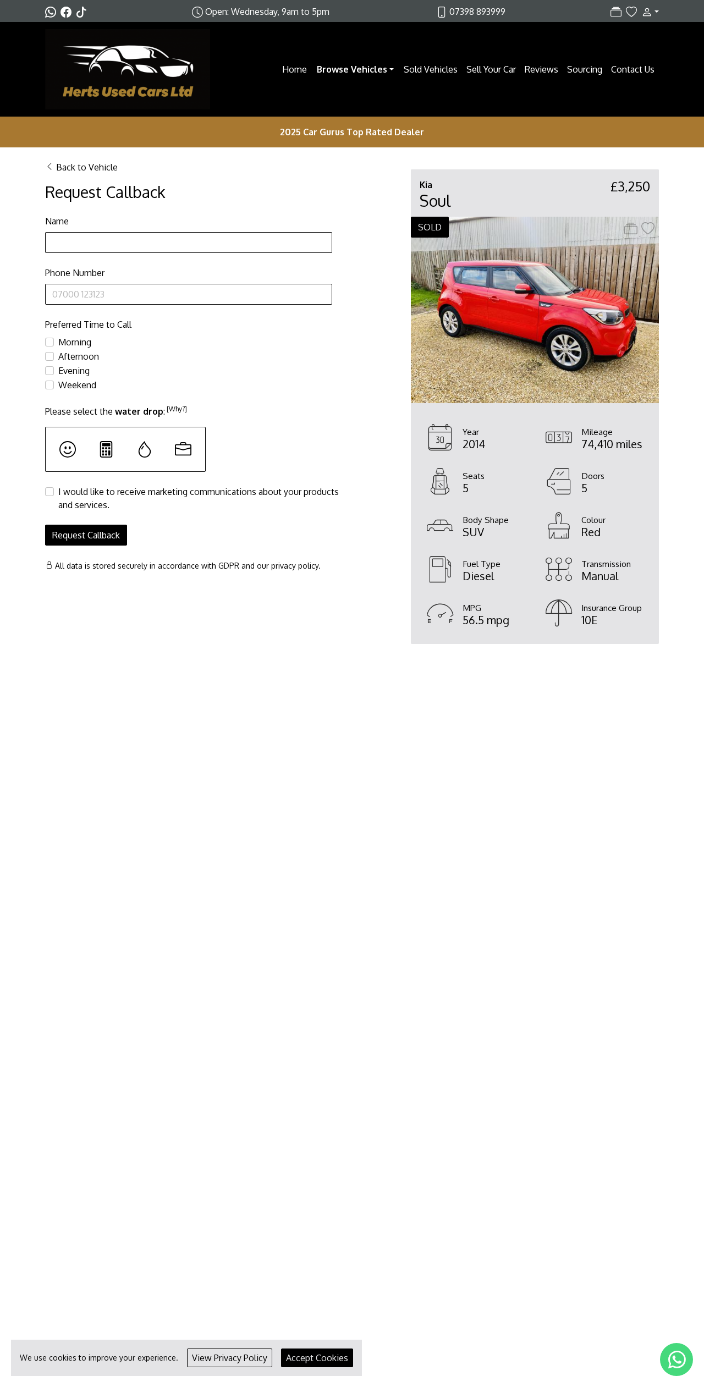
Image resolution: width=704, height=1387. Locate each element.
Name (57, 221)
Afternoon (78, 356)
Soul (435, 201)
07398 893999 (477, 11)
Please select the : (116, 411)
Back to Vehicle (87, 167)
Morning (74, 342)
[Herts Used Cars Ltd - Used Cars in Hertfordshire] (127, 68)
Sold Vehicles (431, 69)
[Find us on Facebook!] (68, 11)
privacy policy (294, 565)
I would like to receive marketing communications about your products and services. (198, 498)
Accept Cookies (317, 1357)
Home (294, 69)
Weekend (77, 384)
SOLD (430, 227)
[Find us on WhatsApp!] (53, 11)
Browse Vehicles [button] (352, 69)
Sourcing (584, 69)
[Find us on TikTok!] (83, 11)
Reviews (541, 69)
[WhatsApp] (676, 1359)
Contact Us (632, 69)
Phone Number (75, 272)
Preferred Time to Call (88, 324)
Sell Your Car (491, 69)
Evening (74, 370)
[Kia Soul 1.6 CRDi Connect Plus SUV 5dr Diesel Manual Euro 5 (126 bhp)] (535, 309)
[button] (648, 11)
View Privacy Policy (229, 1357)
